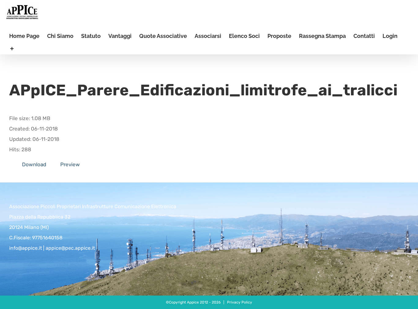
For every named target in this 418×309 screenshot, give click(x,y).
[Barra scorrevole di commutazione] (12, 48)
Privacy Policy (239, 302)
